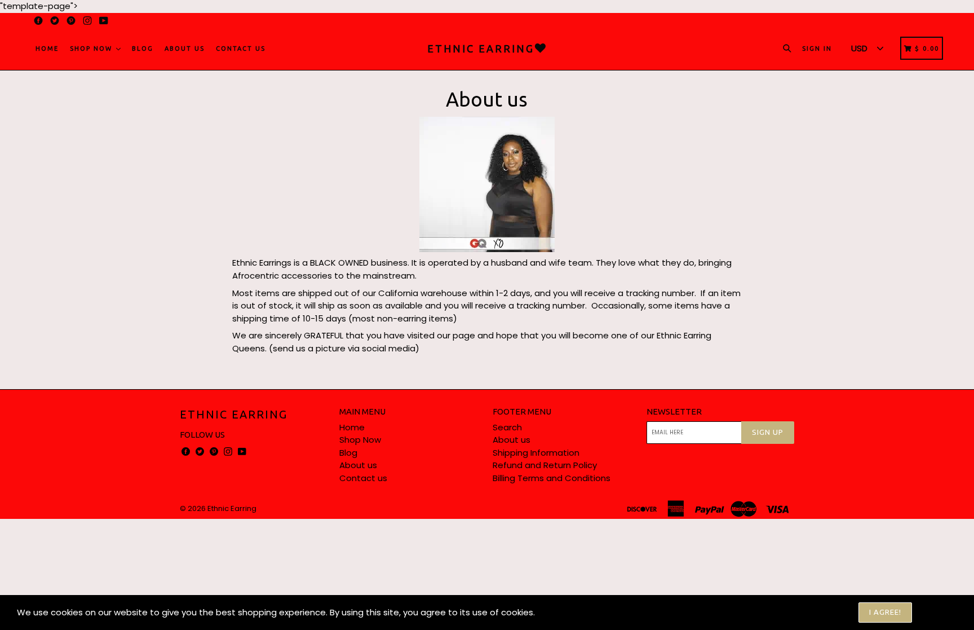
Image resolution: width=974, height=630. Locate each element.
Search (507, 427)
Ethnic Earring (233, 414)
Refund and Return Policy (545, 465)
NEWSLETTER (674, 411)
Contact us (240, 48)
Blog (142, 48)
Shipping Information (536, 453)
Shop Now (92, 48)
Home (47, 48)
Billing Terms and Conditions (551, 478)
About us (185, 48)
